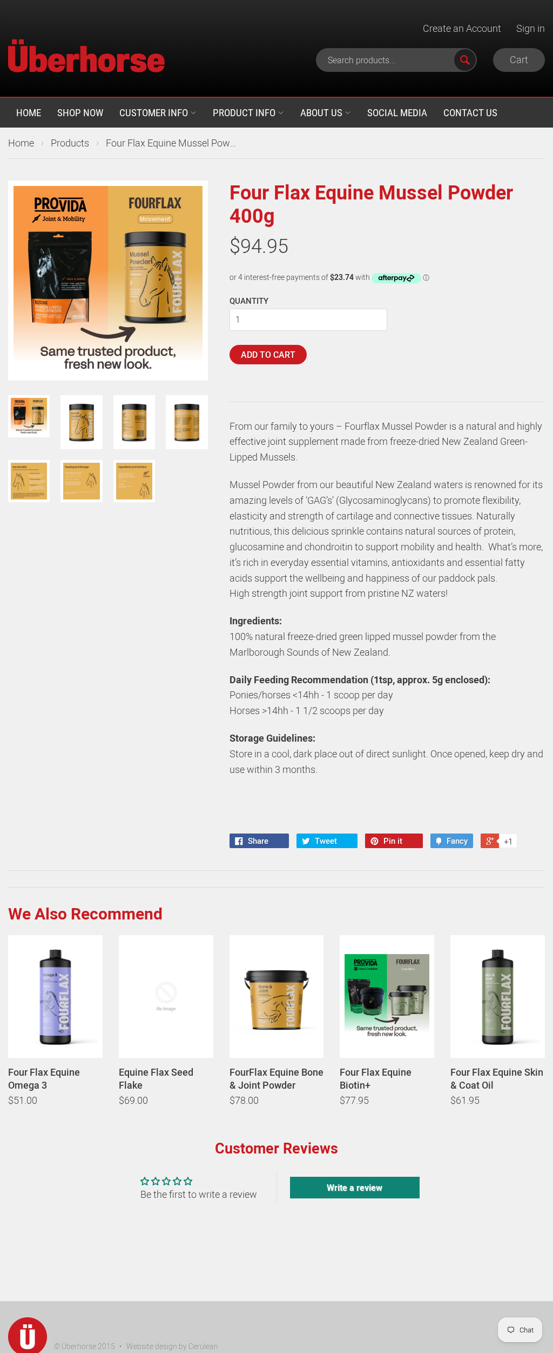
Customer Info (154, 112)
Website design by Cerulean (172, 1346)
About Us (322, 112)
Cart (519, 59)
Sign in (530, 28)
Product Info (245, 112)
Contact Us (470, 112)
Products (70, 142)
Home (28, 112)
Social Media (397, 112)
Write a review (354, 1188)
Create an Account (462, 28)
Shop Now (80, 112)
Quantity (249, 300)
